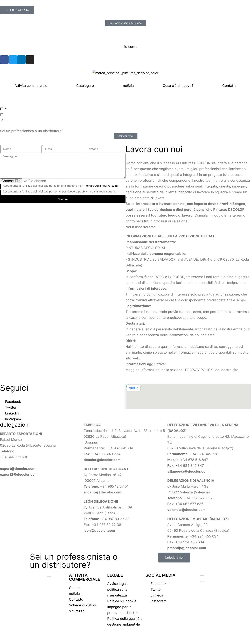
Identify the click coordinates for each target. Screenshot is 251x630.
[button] (125, 115)
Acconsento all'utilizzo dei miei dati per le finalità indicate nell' (61, 185)
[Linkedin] (21, 59)
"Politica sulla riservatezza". (101, 185)
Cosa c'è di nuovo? (178, 86)
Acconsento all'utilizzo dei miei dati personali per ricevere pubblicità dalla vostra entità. (59, 191)
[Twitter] (13, 59)
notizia (128, 86)
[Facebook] (4, 59)
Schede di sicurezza (16, 35)
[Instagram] (30, 59)
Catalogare (85, 86)
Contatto (229, 86)
